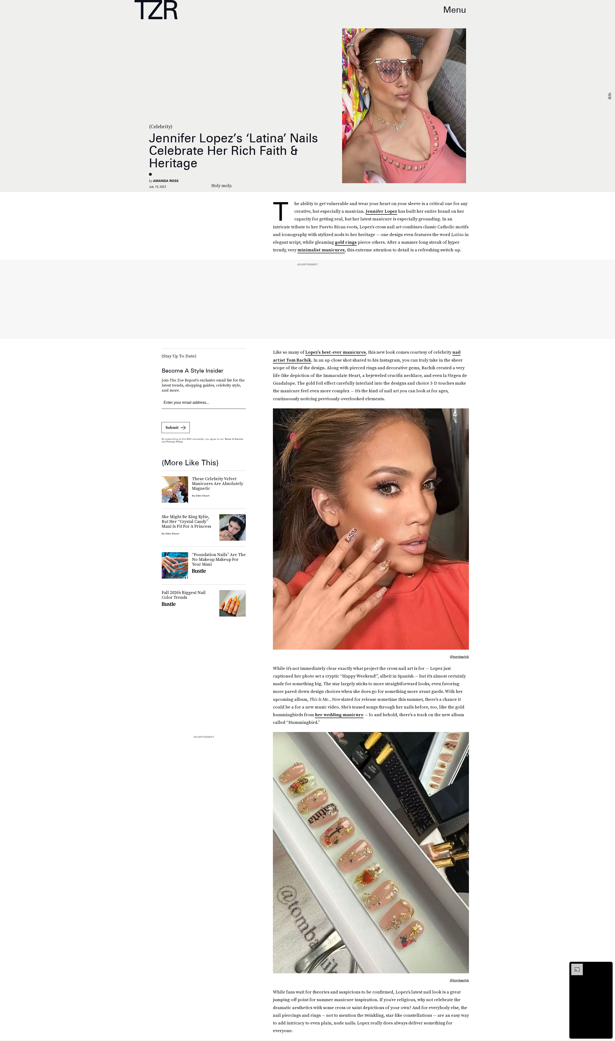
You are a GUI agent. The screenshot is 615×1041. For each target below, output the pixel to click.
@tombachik (459, 657)
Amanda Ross (165, 181)
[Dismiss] (607, 966)
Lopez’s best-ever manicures (335, 352)
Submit (172, 427)
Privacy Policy (174, 441)
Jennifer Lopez (381, 211)
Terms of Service (234, 438)
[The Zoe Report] (156, 9)
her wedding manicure (339, 715)
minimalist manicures (321, 250)
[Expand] (574, 966)
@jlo (609, 96)
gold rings (346, 242)
